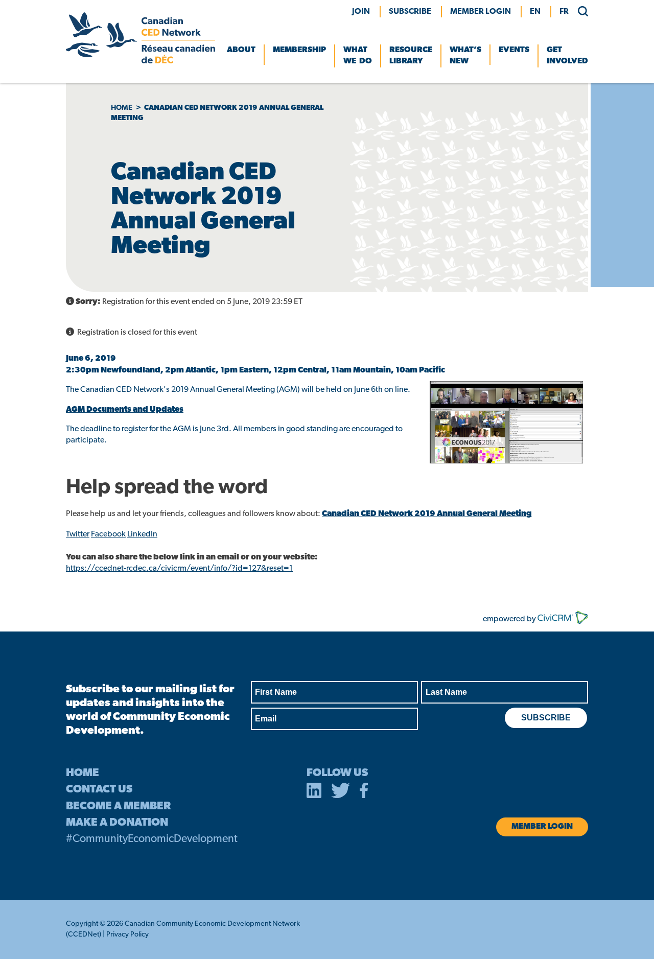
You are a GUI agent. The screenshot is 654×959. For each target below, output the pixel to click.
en (535, 12)
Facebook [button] (108, 534)
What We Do (357, 55)
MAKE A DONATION (117, 822)
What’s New (465, 55)
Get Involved (567, 55)
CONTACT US (99, 789)
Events (514, 50)
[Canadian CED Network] (140, 61)
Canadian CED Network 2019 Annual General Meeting (427, 514)
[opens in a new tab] (314, 792)
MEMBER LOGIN (480, 12)
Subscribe (410, 12)
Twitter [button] (77, 534)
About (241, 50)
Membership (299, 50)
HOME (82, 773)
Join (361, 12)
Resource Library (410, 55)
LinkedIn (142, 534)
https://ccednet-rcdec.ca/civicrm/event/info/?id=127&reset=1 (179, 569)
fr (564, 12)
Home (121, 108)
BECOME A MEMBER (118, 806)
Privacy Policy (127, 935)
